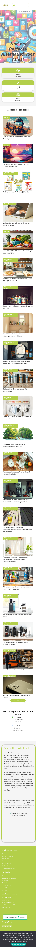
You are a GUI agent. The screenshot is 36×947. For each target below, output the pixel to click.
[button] (32, 5)
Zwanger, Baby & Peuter (9, 173)
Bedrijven (6, 117)
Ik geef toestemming (18, 944)
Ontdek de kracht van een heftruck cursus (17, 670)
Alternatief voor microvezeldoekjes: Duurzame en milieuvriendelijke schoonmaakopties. (15, 559)
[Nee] (34, 939)
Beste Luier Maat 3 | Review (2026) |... (16, 192)
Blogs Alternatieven (9, 204)
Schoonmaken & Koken (9, 259)
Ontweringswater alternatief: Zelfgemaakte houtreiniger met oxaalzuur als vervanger (17, 529)
